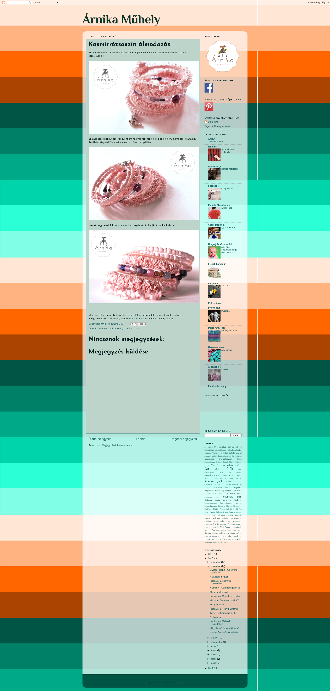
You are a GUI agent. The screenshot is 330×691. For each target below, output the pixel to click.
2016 (211, 554)
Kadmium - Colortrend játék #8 (225, 588)
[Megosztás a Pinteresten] (144, 324)
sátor (239, 530)
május (214, 654)
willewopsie (214, 367)
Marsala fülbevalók (219, 592)
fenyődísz (208, 478)
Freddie (238, 478)
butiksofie (213, 186)
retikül (223, 530)
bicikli (239, 459)
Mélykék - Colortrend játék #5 (224, 628)
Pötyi (222, 527)
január (214, 663)
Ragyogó (215, 530)
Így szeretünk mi (228, 227)
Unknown (213, 122)
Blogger (179, 682)
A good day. (226, 350)
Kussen (224, 369)
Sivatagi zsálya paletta (215, 533)
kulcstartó (220, 512)
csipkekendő (209, 472)
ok (211, 524)
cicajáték (238, 465)
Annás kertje (214, 166)
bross (207, 465)
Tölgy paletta (228, 539)
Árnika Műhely (121, 19)
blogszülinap (210, 462)
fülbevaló (209, 481)
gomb (219, 481)
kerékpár (221, 506)
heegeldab (213, 283)
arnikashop (209, 459)
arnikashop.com (225, 459)
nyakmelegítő (219, 521)
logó (213, 515)
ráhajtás (212, 147)
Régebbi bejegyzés (183, 439)
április (214, 659)
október (215, 638)
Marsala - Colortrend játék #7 (224, 600)
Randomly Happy (217, 386)
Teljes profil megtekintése (217, 126)
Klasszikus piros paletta (231, 509)
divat (221, 472)
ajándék (231, 450)
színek (221, 536)
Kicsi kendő (226, 208)
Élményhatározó (229, 330)
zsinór (225, 542)
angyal (238, 453)
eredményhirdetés (212, 475)
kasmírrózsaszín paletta (231, 503)
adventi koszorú (221, 450)
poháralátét (214, 527)
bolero (218, 462)
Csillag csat (216, 617)
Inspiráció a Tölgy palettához (224, 609)
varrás (238, 539)
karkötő (118, 328)
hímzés (227, 487)
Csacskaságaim (216, 225)
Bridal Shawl (228, 462)
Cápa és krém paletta (222, 465)
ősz (214, 524)
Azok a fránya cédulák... (227, 150)
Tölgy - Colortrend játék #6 (223, 613)
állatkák (208, 453)
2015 (211, 558)
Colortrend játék (139, 318)
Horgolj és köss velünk (220, 244)
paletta (223, 524)
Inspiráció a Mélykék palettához (220, 622)
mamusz (230, 515)
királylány (208, 509)
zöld (221, 542)
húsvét (219, 493)
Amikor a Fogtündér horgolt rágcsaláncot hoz (229, 250)
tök (219, 539)
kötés (213, 512)
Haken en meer (216, 347)
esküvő (224, 475)
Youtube (215, 542)
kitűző (215, 509)
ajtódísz (238, 450)
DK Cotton (235, 472)
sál (234, 530)
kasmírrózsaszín (132, 328)
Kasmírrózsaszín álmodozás (224, 632)
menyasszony (236, 518)
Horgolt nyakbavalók (233, 491)
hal (240, 484)
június (214, 650)
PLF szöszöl (214, 303)
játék (239, 497)
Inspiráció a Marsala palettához (225, 596)
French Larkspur (217, 264)
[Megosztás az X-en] (138, 324)
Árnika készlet (235, 456)
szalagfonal (230, 533)
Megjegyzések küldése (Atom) (117, 445)
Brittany (238, 462)
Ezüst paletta (235, 475)
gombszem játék (233, 481)
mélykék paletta (220, 518)
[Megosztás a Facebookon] (141, 324)
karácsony (227, 500)
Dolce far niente (216, 328)
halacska (208, 487)
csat (239, 469)
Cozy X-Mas (227, 188)
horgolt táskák (210, 493)
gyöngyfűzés (226, 484)
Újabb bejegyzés (100, 439)
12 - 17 (224, 286)
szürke (228, 536)
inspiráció (228, 496)
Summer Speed (215, 141)
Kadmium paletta (212, 500)
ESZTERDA (214, 308)
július (214, 646)
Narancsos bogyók (219, 577)
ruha (230, 530)
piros (206, 527)
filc (226, 478)
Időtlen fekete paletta (232, 493)
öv (218, 524)
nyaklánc (208, 521)
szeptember (217, 642)
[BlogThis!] (135, 324)
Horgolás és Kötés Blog (214, 491)
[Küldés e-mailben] (131, 324)
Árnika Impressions (220, 456)
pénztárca (231, 524)
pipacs (238, 524)
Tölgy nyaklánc (217, 604)
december (216, 562)
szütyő (235, 536)
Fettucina (218, 478)
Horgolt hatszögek (229, 169)
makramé (221, 515)
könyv (207, 512)
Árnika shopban (123, 225)
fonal (231, 478)
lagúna (232, 512)
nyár (228, 521)
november (216, 566)
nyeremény (236, 521)
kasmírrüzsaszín (211, 506)
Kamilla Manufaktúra (219, 205)
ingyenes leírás (212, 497)
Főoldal (141, 439)
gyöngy (217, 484)
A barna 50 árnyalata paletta (219, 447)
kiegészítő (237, 506)
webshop (208, 542)
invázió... (225, 311)
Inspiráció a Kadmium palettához (221, 582)
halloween (218, 487)
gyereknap (209, 484)
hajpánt (235, 484)
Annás (207, 456)
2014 (211, 668)
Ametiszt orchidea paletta (223, 453)
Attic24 (211, 139)
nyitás (207, 524)
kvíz (226, 512)
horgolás (237, 487)
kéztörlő (229, 506)
